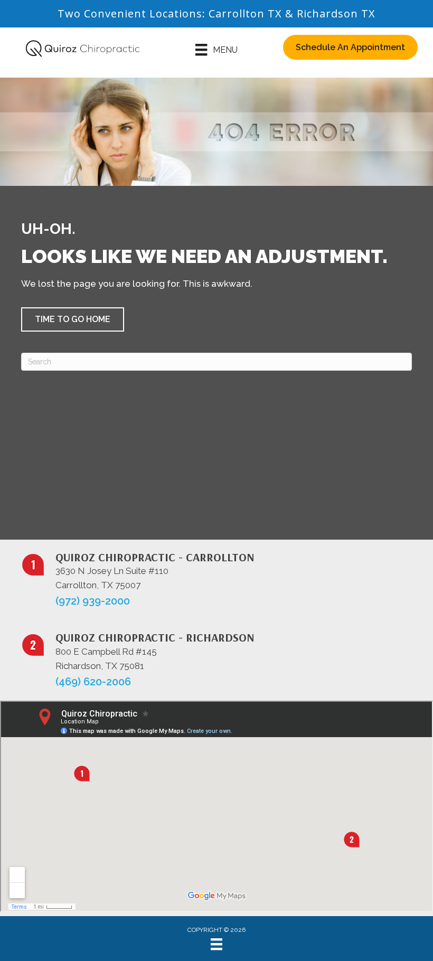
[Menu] (216, 944)
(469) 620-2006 (93, 681)
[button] (72, 319)
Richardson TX (336, 13)
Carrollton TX (245, 13)
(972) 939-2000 (92, 601)
